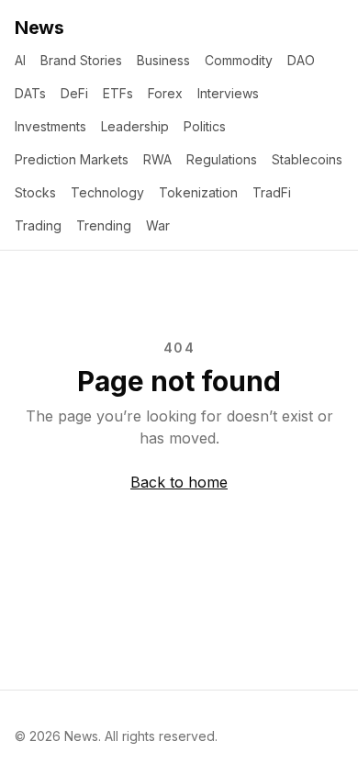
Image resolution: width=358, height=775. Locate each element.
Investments (50, 126)
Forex (165, 93)
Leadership (135, 126)
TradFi (271, 192)
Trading (38, 225)
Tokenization (198, 192)
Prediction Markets (72, 159)
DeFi (74, 93)
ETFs (118, 93)
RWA (157, 159)
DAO (301, 60)
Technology (107, 192)
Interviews (228, 93)
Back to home (179, 482)
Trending (103, 225)
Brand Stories (81, 60)
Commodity (239, 60)
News (39, 28)
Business (163, 60)
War (158, 225)
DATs (30, 93)
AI (20, 60)
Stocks (35, 192)
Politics (205, 126)
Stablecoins (307, 159)
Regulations (221, 159)
